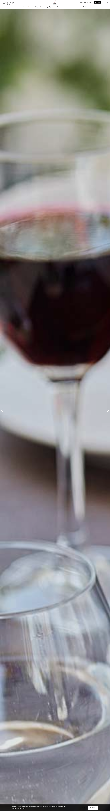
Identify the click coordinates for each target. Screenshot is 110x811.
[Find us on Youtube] (85, 2)
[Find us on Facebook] (83, 2)
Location (73, 7)
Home (24, 7)
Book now (97, 2)
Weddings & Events (38, 7)
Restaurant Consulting (63, 7)
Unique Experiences (50, 7)
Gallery (79, 7)
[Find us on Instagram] (81, 2)
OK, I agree (93, 807)
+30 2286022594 (9, 2)
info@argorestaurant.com (12, 4)
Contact (85, 7)
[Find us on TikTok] (88, 2)
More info (83, 807)
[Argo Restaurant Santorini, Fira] (55, 2)
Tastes (29, 7)
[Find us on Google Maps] (90, 2)
